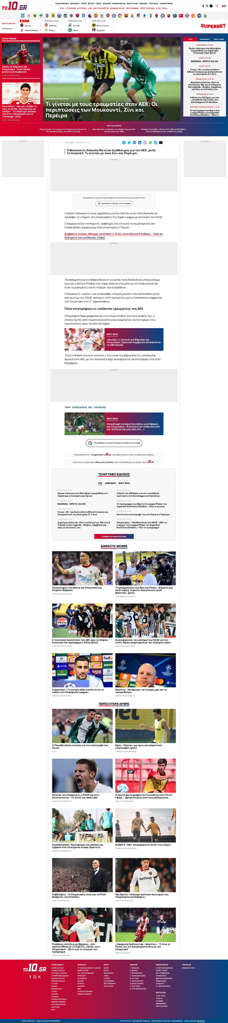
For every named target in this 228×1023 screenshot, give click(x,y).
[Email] (160, 142)
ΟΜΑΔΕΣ (143, 3)
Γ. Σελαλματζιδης (137, 976)
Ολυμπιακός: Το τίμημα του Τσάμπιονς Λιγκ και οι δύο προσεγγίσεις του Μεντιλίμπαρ (63, 130)
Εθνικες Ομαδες (58, 1002)
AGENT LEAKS (161, 970)
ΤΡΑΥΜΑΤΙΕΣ (99, 407)
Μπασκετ (81, 965)
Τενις (106, 976)
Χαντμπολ (108, 973)
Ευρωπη (54, 994)
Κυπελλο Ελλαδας (59, 999)
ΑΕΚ (90, 407)
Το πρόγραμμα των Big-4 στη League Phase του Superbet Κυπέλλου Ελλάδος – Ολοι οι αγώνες (205, 113)
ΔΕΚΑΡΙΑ (107, 3)
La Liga (54, 983)
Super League (57, 968)
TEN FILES (153, 3)
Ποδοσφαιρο (57, 965)
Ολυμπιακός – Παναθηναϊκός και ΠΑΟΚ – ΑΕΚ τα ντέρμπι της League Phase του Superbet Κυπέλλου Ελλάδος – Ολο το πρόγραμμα (141, 525)
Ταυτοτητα (125, 1021)
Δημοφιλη (110, 483)
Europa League (58, 978)
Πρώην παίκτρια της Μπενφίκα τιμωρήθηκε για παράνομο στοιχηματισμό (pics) (205, 50)
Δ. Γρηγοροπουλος (138, 989)
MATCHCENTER (101, 8)
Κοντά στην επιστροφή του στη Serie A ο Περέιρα (143, 514)
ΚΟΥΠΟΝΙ (81, 8)
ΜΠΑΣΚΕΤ (75, 3)
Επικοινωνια (177, 1021)
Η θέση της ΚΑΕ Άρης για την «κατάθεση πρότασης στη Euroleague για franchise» (204, 99)
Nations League (58, 1004)
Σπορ (106, 965)
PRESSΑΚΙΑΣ (161, 981)
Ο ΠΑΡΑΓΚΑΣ (161, 976)
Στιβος (107, 978)
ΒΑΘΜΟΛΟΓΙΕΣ (117, 8)
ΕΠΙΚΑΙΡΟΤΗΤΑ (188, 968)
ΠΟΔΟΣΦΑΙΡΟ (62, 3)
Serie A (54, 986)
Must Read (124, 483)
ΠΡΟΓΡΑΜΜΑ (132, 8)
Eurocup (81, 976)
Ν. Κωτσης (134, 978)
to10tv (159, 998)
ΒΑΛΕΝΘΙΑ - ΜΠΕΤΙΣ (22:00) (204, 61)
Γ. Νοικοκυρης (136, 973)
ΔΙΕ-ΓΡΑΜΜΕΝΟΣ (163, 973)
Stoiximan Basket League (89, 968)
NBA (79, 989)
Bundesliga (56, 989)
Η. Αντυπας (135, 986)
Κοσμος (55, 996)
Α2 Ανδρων (82, 978)
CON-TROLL (162, 8)
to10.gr (69, 142)
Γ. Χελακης (134, 968)
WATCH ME (132, 3)
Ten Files (186, 965)
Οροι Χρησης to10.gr (160, 1021)
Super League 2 (58, 970)
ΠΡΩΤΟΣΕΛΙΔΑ (147, 8)
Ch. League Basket (85, 973)
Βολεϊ (106, 968)
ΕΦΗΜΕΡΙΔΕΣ (161, 1003)
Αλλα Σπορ (108, 986)
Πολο (106, 970)
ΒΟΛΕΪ (91, 3)
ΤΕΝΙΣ (98, 3)
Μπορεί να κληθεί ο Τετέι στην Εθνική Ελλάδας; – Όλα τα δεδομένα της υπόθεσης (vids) (164, 130)
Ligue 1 (54, 991)
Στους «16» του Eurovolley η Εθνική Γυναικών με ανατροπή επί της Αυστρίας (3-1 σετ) (204, 72)
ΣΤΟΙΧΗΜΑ (70, 8)
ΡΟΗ (62, 8)
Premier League (58, 981)
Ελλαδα (80, 981)
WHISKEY (201, 1021)
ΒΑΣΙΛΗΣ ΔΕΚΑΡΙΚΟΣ (164, 978)
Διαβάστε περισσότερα (114, 536)
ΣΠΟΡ (84, 3)
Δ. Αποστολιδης (137, 983)
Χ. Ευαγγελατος (136, 981)
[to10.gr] (14, 6)
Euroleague (82, 970)
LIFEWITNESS (166, 3)
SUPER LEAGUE (79, 407)
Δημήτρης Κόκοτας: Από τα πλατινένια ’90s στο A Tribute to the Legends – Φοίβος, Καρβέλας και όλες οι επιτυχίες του (204, 85)
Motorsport (110, 983)
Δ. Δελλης (134, 970)
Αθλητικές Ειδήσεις (104, 462)
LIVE (90, 8)
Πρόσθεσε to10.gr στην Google (115, 203)
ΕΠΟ (53, 1010)
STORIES (159, 1001)
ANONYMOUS (118, 3)
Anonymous (162, 965)
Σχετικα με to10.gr (141, 1021)
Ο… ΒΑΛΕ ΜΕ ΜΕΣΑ (163, 986)
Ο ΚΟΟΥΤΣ (160, 983)
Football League (59, 973)
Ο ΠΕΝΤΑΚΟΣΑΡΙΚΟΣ (164, 968)
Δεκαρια (133, 965)
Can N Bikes (109, 981)
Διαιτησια (55, 1007)
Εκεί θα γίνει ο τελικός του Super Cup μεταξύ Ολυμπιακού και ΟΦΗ (114, 130)
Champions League (59, 976)
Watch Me (161, 992)
